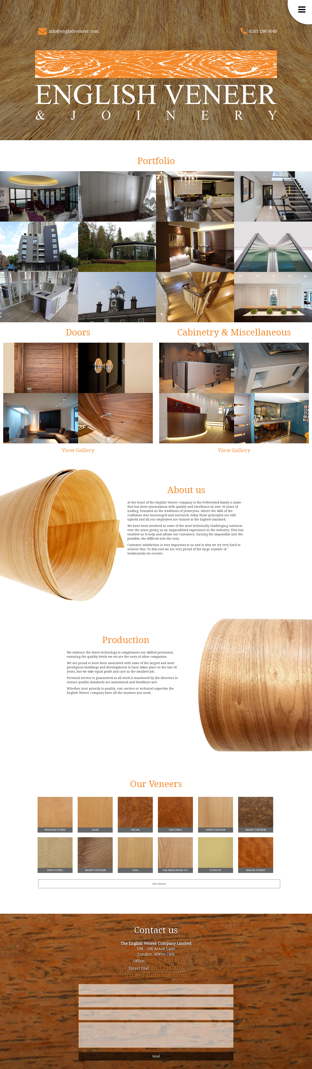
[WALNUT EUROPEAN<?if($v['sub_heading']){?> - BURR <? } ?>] (255, 814)
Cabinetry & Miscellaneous (234, 332)
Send (156, 1056)
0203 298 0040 (263, 31)
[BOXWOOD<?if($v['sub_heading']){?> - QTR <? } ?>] (215, 854)
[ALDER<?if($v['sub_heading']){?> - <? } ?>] (95, 814)
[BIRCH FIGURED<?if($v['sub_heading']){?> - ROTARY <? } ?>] (55, 854)
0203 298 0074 (166, 968)
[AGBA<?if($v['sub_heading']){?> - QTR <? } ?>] (135, 854)
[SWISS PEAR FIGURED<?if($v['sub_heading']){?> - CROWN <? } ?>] (55, 814)
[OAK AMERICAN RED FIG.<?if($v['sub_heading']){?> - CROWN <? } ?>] (175, 854)
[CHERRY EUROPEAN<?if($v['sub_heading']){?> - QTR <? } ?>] (215, 814)
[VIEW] (39, 196)
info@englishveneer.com (74, 31)
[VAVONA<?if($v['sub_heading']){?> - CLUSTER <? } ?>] (135, 814)
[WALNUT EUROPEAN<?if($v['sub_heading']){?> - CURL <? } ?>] (95, 854)
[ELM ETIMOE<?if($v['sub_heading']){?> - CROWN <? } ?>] (175, 814)
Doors (78, 332)
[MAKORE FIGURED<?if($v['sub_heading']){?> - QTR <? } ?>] (255, 854)
